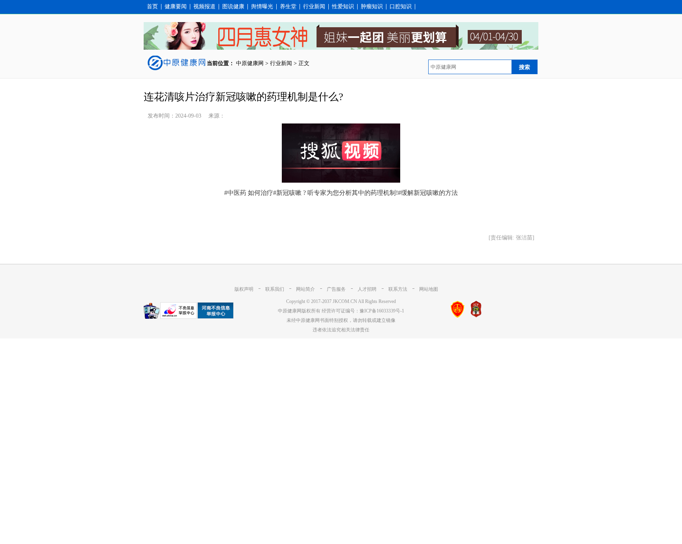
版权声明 (243, 289)
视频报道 (204, 6)
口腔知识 (401, 6)
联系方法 (397, 289)
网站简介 (305, 289)
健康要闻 (176, 6)
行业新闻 (314, 6)
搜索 (524, 67)
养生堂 (288, 6)
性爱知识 (343, 6)
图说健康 (233, 6)
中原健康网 (250, 63)
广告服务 (336, 289)
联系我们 (274, 289)
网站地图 (428, 289)
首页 (152, 6)
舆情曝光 (262, 6)
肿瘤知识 (372, 6)
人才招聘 (367, 289)
